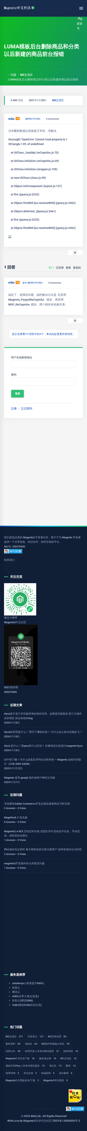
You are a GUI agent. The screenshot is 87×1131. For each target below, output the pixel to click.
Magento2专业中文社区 (37, 1120)
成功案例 (65, 1073)
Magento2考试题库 (55, 1080)
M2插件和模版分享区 (55, 1043)
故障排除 (70, 1051)
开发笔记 (36, 1036)
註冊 (14, 408)
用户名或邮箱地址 (21, 357)
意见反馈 (30, 1073)
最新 (68, 267)
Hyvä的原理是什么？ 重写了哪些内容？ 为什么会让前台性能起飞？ (43, 731)
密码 (13, 374)
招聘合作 (13, 1051)
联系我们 (9, 559)
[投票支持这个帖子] (70, 253)
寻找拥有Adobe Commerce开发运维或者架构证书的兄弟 (37, 803)
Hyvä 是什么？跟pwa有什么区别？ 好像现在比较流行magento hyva (43, 745)
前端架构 (47, 1073)
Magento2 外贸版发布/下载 (22, 1080)
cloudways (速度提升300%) (28, 983)
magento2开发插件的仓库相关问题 (24, 863)
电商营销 (12, 1073)
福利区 (31, 1043)
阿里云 (16, 987)
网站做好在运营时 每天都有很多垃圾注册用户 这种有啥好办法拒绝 (43, 849)
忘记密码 (26, 408)
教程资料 (13, 1043)
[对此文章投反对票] (80, 253)
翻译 (71, 1065)
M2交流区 (26, 74)
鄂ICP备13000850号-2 (66, 1120)
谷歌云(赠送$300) (22, 1000)
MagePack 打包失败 (16, 817)
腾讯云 (16, 991)
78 (17, 118)
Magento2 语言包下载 (20, 1058)
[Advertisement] (43, 472)
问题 (13, 74)
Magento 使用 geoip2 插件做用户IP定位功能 (29, 777)
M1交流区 (68, 1058)
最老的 (77, 267)
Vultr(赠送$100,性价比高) (27, 1004)
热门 (51, 267)
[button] (15, 24)
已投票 (60, 267)
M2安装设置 (57, 1036)
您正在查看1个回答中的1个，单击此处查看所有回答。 (43, 334)
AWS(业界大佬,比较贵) (25, 996)
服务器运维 (47, 1058)
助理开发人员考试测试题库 (42, 1051)
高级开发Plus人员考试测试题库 (25, 1065)
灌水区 (55, 1065)
